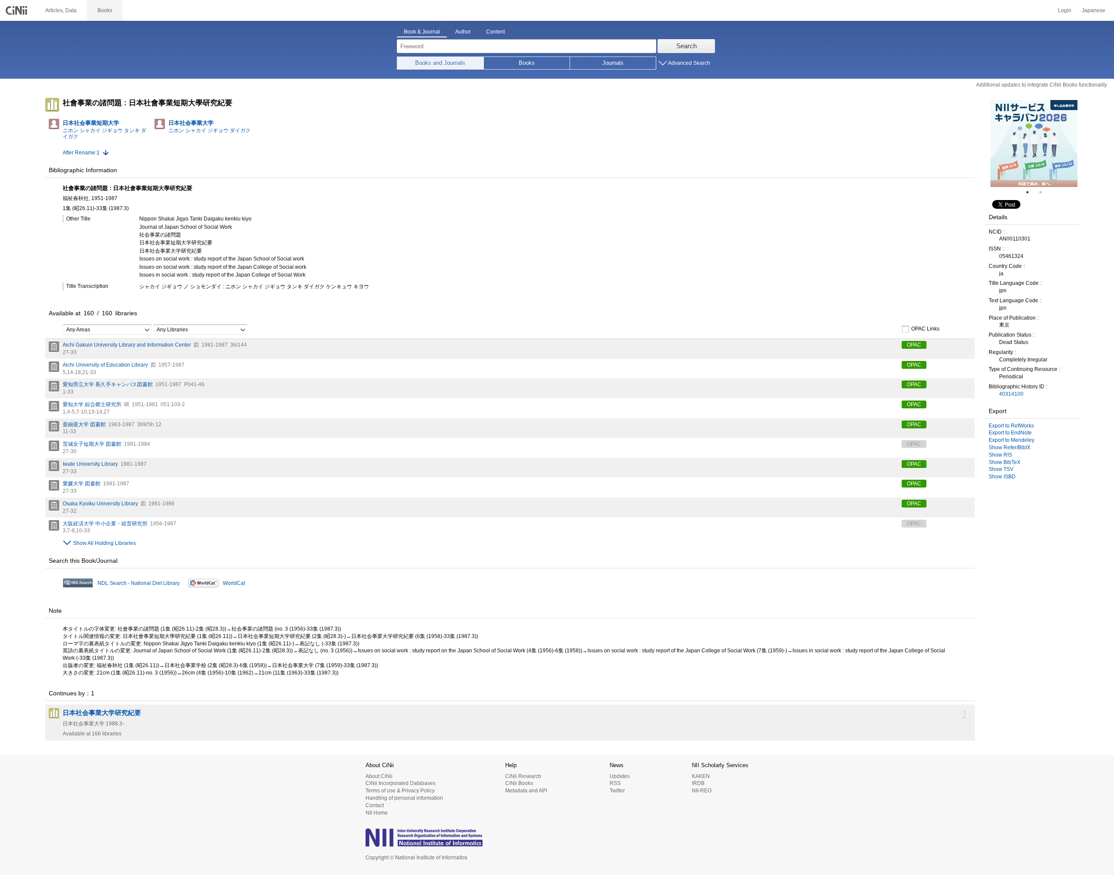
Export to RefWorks (1011, 426)
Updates (620, 776)
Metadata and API (526, 791)
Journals (613, 63)
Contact (375, 805)
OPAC (914, 345)
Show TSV (1001, 469)
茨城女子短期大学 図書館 (92, 444)
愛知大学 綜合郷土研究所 (92, 404)
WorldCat (234, 583)
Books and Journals (440, 63)
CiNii (17, 10)
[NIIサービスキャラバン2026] (1033, 143)
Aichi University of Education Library (105, 365)
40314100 (1011, 394)
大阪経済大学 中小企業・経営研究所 (105, 524)
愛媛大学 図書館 (82, 484)
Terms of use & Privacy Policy (400, 791)
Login (1064, 10)
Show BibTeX (1004, 462)
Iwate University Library (90, 464)
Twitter (617, 791)
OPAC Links (925, 329)
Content (495, 32)
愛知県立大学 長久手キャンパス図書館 (108, 384)
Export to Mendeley (1011, 440)
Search (686, 46)
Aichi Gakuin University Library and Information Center (127, 345)
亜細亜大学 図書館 (84, 424)
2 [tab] (1044, 192)
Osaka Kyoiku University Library (100, 504)
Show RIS (1000, 455)
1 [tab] (1031, 192)
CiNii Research (523, 776)
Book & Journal (422, 32)
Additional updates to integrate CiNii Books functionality (1041, 85)
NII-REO (701, 791)
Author (463, 32)
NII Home (377, 813)
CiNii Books (519, 783)
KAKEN (701, 776)
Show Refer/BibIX (1009, 447)
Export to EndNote (1010, 433)
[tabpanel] (1034, 143)
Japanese (1093, 10)
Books (527, 63)
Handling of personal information (404, 798)
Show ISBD (1002, 477)
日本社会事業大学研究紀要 (102, 712)
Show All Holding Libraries (104, 543)
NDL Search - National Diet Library (138, 583)
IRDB (698, 783)
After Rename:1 (81, 153)
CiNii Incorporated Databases (401, 783)
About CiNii (379, 776)
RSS (615, 783)
